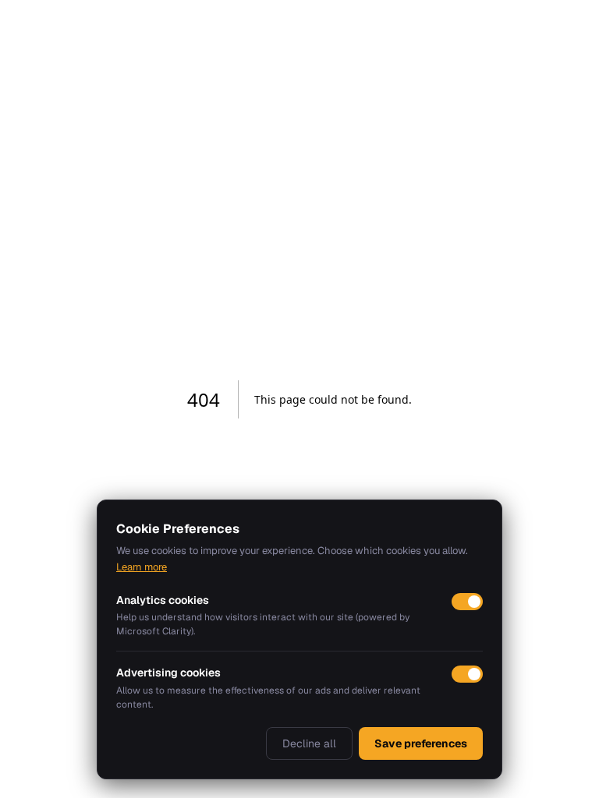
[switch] (467, 601)
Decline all (309, 743)
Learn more (141, 567)
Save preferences (420, 743)
